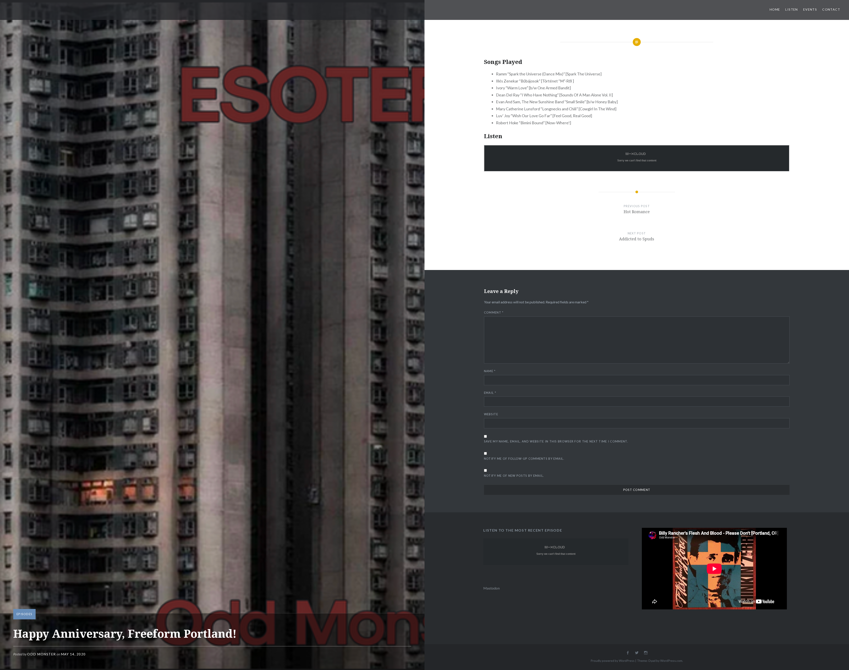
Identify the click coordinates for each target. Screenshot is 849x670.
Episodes (24, 614)
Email (490, 392)
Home (775, 9)
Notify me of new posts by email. (514, 475)
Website (491, 414)
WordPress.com (671, 660)
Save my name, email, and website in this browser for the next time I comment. (556, 441)
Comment (494, 312)
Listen (791, 9)
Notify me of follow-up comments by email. (524, 458)
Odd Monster (41, 654)
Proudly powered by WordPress (613, 660)
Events (810, 9)
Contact (831, 9)
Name (490, 371)
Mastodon (491, 588)
